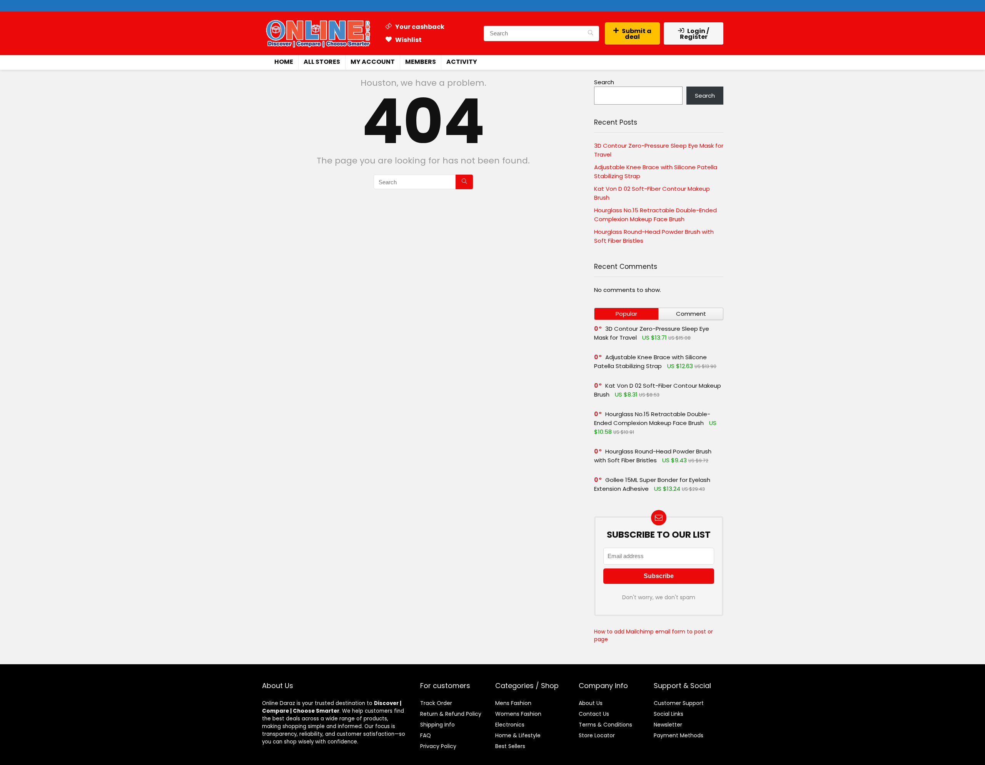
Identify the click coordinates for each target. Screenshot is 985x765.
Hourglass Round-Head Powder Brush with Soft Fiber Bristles (652, 455)
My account (373, 61)
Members (420, 61)
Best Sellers (510, 746)
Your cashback (419, 26)
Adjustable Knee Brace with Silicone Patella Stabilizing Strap (650, 361)
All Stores (322, 61)
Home (283, 61)
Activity (461, 61)
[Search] (590, 33)
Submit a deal (636, 34)
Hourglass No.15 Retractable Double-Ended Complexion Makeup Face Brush (652, 418)
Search (604, 82)
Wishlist (408, 39)
